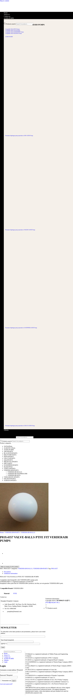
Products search (10, 24)
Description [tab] (7, 572)
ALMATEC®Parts (9, 448)
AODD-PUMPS (9, 18)
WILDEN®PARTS (10, 479)
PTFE (15, 593)
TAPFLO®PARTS (9, 468)
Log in (13, 680)
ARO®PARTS (8, 451)
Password (6, 675)
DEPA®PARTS (9, 456)
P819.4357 (54, 568)
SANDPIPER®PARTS (11, 465)
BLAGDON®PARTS (10, 453)
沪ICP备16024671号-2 (52, 602)
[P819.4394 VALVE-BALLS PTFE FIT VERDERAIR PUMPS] (8, 553)
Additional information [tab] (10, 573)
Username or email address (11, 670)
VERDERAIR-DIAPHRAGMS (17, 473)
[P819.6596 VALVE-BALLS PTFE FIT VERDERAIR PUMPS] (8, 563)
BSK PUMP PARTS (10, 455)
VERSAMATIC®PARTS (11, 477)
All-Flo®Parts (8, 446)
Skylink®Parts (8, 467)
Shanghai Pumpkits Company (10, 601)
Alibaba (6, 430)
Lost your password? (6, 684)
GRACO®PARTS (9, 458)
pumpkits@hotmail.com (14, 611)
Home (6, 13)
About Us (7, 14)
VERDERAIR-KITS (14, 475)
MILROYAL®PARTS (11, 461)
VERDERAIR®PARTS (11, 470)
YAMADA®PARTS (10, 480)
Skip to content (4, 1)
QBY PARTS (8, 463)
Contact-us (7, 16)
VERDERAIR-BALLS (15, 472)
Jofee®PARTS (8, 460)
